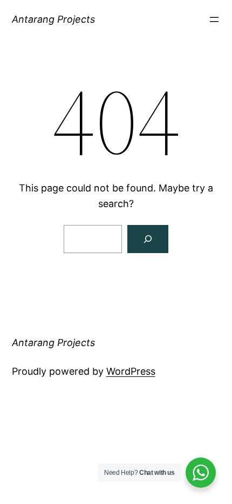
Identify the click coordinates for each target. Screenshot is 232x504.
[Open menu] (214, 19)
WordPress (130, 371)
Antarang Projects (53, 19)
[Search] (147, 239)
